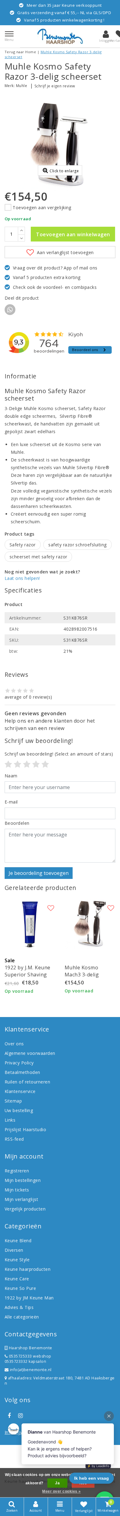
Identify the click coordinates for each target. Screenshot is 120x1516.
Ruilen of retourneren (27, 1082)
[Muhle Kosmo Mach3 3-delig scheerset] (90, 924)
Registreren (17, 1171)
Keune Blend (18, 1240)
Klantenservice (20, 1091)
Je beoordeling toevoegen (39, 873)
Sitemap (13, 1101)
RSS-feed (14, 1139)
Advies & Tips (19, 1307)
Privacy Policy (19, 1063)
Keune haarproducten (27, 1269)
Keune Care (17, 1279)
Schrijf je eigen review (54, 86)
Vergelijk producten (25, 1209)
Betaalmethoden (22, 1072)
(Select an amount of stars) (59, 754)
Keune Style (17, 1260)
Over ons (14, 1044)
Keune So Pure (20, 1288)
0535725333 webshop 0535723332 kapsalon (28, 1359)
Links (10, 1120)
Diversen (14, 1250)
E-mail (11, 802)
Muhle (21, 85)
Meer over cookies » (61, 1491)
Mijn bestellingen (23, 1180)
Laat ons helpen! (22, 578)
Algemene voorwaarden (30, 1053)
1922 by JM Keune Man (29, 1298)
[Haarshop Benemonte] (60, 36)
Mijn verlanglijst (21, 1199)
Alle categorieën (22, 1317)
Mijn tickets (17, 1190)
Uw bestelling (19, 1110)
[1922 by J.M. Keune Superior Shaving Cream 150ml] (30, 924)
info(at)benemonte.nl (30, 1369)
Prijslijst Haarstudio (25, 1129)
